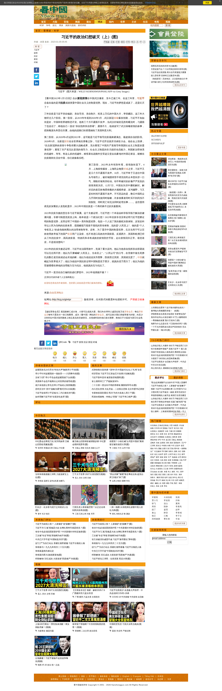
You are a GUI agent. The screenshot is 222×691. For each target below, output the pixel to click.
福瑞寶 (139, 679)
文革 (161, 486)
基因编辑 (157, 463)
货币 (165, 454)
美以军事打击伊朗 (159, 136)
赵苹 (178, 509)
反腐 (164, 448)
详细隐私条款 (150, 3)
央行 (179, 451)
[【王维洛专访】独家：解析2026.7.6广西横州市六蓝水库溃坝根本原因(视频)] (90, 569)
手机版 (106, 42)
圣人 (76, 478)
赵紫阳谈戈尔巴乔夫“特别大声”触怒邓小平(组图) (57, 370)
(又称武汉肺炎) (163, 425)
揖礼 (114, 514)
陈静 (166, 506)
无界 (169, 679)
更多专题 (181, 147)
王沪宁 (183, 443)
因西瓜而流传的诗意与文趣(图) (164, 66)
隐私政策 (115, 676)
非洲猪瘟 (175, 460)
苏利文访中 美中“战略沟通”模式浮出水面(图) (55, 389)
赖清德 (179, 440)
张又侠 (176, 428)
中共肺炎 (153, 425)
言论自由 (153, 472)
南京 (48, 514)
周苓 (154, 506)
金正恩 (168, 440)
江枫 (166, 516)
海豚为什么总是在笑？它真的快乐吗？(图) (169, 323)
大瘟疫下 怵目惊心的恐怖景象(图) (165, 358)
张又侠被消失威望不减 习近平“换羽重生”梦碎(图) (114, 539)
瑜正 (154, 516)
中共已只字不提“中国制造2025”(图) (51, 539)
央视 (165, 472)
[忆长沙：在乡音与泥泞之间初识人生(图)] (52, 486)
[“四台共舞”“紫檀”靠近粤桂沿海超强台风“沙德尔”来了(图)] (127, 453)
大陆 (55, 22)
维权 (169, 463)
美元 (156, 454)
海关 (152, 474)
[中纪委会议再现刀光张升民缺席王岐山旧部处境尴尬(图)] (52, 420)
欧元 (175, 454)
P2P (184, 460)
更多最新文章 (179, 333)
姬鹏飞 (61, 481)
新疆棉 (178, 431)
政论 (55, 25)
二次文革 (85, 631)
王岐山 (56, 448)
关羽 (92, 514)
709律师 (174, 463)
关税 (157, 443)
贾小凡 (155, 500)
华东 (128, 481)
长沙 (43, 514)
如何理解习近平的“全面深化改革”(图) (52, 397)
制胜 (40, 665)
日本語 (160, 676)
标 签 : (38, 46)
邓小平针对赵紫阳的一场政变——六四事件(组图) (57, 373)
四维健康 (156, 519)
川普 (171, 425)
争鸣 (48, 25)
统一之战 (55, 665)
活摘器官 (161, 431)
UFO (159, 440)
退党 (179, 437)
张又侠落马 (156, 140)
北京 (152, 460)
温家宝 (46, 481)
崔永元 (158, 446)
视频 (168, 22)
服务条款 (104, 676)
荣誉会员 (128, 312)
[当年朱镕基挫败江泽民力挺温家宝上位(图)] (52, 453)
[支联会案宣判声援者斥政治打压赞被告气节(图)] (159, 249)
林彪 (163, 480)
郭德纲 (78, 631)
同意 (207, 3)
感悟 (167, 483)
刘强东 (156, 460)
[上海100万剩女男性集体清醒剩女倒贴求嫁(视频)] (52, 603)
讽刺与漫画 (70, 25)
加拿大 (170, 451)
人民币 (170, 454)
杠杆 (152, 454)
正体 (112, 42)
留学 (182, 472)
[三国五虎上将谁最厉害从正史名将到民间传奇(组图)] (90, 486)
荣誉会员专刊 (159, 60)
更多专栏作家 (179, 523)
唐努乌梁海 (178, 466)
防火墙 (164, 463)
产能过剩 (126, 631)
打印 (128, 42)
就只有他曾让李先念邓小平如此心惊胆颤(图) (55, 385)
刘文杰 (87, 448)
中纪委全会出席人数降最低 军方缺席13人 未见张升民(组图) (177, 207)
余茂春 (141, 597)
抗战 (170, 477)
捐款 (83, 676)
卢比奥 (181, 425)
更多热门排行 (179, 371)
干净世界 (66, 679)
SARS (171, 469)
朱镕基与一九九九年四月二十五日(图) (52, 547)
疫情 (36, 53)
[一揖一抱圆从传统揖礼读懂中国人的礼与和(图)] (127, 486)
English (126, 676)
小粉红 (114, 448)
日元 (179, 454)
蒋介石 (181, 477)
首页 (43, 22)
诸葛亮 (181, 480)
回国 (164, 474)
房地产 (152, 457)
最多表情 (178, 377)
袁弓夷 (170, 434)
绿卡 (172, 474)
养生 (165, 486)
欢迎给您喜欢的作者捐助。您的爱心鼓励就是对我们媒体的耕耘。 (74, 283)
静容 (166, 513)
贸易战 (165, 428)
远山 (166, 503)
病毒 (116, 118)
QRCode (63, 342)
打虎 (168, 448)
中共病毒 (125, 597)
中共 (120, 448)
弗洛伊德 (153, 440)
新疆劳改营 (178, 469)
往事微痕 (161, 437)
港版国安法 (178, 434)
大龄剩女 (41, 631)
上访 (179, 463)
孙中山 (174, 477)
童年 (39, 514)
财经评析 (82, 25)
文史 (134, 22)
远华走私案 (54, 481)
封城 (36, 62)
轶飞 (154, 503)
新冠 (36, 59)
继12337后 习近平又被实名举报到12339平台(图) (177, 184)
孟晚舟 (152, 443)
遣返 (156, 474)
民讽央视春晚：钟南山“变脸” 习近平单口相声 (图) (114, 397)
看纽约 (120, 679)
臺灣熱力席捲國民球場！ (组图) (165, 311)
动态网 (160, 679)
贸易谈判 (177, 443)
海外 (181, 474)
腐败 (160, 448)
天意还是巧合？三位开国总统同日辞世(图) (169, 69)
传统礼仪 (119, 514)
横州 (81, 597)
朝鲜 (166, 451)
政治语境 (93, 631)
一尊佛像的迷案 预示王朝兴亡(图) (165, 320)
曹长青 (167, 519)
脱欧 (175, 451)
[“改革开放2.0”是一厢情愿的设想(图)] (159, 271)
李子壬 (179, 516)
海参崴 (174, 457)
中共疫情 (133, 597)
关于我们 (92, 676)
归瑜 (178, 500)
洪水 (81, 478)
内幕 (169, 446)
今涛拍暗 (168, 497)
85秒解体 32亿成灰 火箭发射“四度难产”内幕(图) (56, 559)
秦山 (154, 513)
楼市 (157, 457)
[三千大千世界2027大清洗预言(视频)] (90, 453)
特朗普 (175, 425)
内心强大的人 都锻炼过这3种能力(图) (167, 368)
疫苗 (69, 234)
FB (163, 451)
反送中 (177, 446)
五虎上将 (82, 514)
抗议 (36, 56)
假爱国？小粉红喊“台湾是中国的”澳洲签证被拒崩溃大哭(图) (177, 263)
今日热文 (40, 415)
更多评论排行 (179, 414)
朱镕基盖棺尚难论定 (44, 551)
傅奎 (82, 448)
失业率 (119, 631)
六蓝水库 (87, 597)
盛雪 (166, 509)
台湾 (124, 448)
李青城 (179, 513)
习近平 (36, 50)
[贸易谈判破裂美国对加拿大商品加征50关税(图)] (159, 226)
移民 (173, 472)
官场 (66, 22)
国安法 (152, 434)
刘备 (88, 514)
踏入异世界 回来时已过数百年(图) (165, 75)
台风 (114, 481)
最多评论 (159, 377)
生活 (145, 22)
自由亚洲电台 (56, 292)
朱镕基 (40, 481)
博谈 (100, 22)
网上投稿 (62, 676)
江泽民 (152, 446)
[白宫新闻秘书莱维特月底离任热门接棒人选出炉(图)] (159, 215)
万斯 (167, 443)
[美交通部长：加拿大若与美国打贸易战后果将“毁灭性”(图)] (159, 170)
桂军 (166, 477)
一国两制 (183, 448)
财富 (165, 457)
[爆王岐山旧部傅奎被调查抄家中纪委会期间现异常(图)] (90, 420)
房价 (165, 460)
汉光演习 (153, 437)
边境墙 (162, 443)
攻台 (49, 665)
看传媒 (129, 679)
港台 (88, 22)
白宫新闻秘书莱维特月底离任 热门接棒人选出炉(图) (177, 218)
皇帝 (177, 480)
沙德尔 (119, 481)
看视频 (111, 679)
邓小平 (158, 480)
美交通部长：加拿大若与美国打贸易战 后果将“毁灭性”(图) (177, 173)
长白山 (152, 469)
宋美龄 (152, 480)
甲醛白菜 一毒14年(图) (160, 330)
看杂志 (101, 679)
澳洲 (158, 477)
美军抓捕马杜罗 (158, 143)
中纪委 (61, 448)
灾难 (89, 478)
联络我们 (74, 676)
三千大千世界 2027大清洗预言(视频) (88, 474)
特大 (133, 42)
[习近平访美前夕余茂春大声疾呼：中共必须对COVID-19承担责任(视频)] (127, 569)
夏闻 (178, 503)
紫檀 (124, 481)
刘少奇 (168, 480)
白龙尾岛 (159, 469)
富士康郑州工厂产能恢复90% (105, 381)
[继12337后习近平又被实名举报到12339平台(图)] (159, 181)
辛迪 (178, 519)
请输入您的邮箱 (169, 535)
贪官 (182, 446)
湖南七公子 (95, 448)
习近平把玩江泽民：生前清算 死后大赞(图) (111, 559)
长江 (157, 434)
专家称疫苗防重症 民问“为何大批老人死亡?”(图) (113, 393)
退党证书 (149, 679)
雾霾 (152, 463)
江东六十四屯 (168, 466)
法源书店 (91, 679)
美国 (77, 22)
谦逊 (128, 514)
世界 (122, 22)
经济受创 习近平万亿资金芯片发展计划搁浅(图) (113, 373)
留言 (123, 42)
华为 (156, 448)
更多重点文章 (179, 294)
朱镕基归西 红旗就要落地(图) (48, 555)
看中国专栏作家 (160, 492)
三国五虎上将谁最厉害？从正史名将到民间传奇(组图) (177, 240)
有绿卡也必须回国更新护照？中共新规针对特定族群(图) (60, 532)
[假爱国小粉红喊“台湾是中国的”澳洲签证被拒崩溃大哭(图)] (127, 420)
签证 (160, 474)
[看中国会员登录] (169, 34)
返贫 (114, 631)
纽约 (111, 22)
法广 (152, 451)
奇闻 (156, 22)
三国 (76, 514)
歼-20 (44, 665)
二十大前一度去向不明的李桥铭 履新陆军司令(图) (114, 385)
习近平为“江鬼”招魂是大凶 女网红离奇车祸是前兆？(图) (60, 528)
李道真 (167, 500)
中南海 (164, 446)
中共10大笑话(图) (158, 365)
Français (137, 676)
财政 (161, 457)
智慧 (163, 483)
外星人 (152, 486)
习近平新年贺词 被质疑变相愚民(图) (108, 377)
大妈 (161, 460)
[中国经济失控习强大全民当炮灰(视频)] (127, 603)
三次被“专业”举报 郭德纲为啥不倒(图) (52, 535)
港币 (183, 454)
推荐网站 (54, 679)
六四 (181, 428)
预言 (176, 483)
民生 (176, 474)
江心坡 (165, 469)
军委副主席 (48, 448)
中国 (139, 257)
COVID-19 (116, 597)
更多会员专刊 (179, 85)
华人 (169, 472)
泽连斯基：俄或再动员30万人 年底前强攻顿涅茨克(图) (177, 162)
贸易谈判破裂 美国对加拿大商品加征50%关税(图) (177, 229)
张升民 (40, 448)
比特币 (160, 454)
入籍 (168, 474)
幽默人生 (158, 483)
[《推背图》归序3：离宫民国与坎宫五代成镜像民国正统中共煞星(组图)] (159, 192)
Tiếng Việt (149, 676)
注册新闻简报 (159, 530)
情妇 (152, 448)
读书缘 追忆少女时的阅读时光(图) (165, 82)
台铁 (166, 431)
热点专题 (156, 131)
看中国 (55, 11)
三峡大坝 (172, 431)
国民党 (174, 437)
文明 (85, 478)
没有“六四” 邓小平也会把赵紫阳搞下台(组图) (55, 377)
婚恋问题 (50, 631)
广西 (77, 597)
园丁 (154, 509)
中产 (169, 457)
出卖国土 (153, 431)
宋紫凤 (155, 497)
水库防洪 (96, 597)
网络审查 (159, 466)
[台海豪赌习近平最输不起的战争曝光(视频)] (52, 637)
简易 (178, 497)
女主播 (160, 472)
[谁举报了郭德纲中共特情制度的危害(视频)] (90, 603)
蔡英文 (184, 457)
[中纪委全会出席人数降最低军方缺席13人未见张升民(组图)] (159, 204)
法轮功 (152, 466)
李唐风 (179, 506)
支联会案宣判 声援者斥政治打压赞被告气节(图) (177, 252)
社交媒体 (157, 451)
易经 (152, 483)
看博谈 (47, 30)
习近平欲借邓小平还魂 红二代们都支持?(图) (55, 393)
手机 (171, 483)
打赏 (118, 42)
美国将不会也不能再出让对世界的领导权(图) (55, 381)
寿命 (157, 486)
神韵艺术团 (79, 679)
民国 (162, 477)
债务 (183, 451)
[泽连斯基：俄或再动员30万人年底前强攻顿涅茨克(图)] (159, 159)
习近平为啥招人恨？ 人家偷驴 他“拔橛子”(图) (55, 524)
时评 (42, 25)
